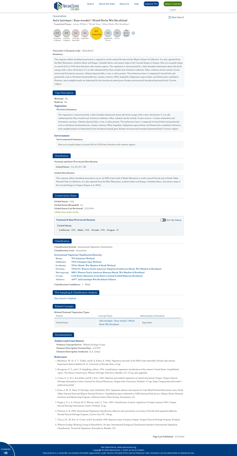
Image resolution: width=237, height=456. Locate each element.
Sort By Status (174, 220)
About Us (124, 3)
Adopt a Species (173, 3)
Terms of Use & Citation (133, 450)
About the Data (107, 3)
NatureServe (114, 450)
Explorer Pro (151, 3)
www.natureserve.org (126, 447)
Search (90, 3)
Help (136, 3)
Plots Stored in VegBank (65, 298)
